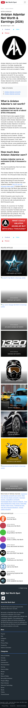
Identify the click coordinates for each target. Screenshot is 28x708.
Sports (2, 690)
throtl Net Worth (11, 519)
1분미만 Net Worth (12, 567)
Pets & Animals (5, 683)
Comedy (3, 658)
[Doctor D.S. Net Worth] (14, 451)
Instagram (3, 638)
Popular (3, 634)
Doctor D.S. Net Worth (14, 461)
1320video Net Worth (14, 354)
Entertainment (4, 662)
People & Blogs (5, 680)
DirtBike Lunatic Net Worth (14, 380)
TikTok (2, 640)
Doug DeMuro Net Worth (14, 533)
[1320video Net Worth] (14, 344)
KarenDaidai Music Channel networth (12, 502)
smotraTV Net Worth (14, 300)
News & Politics (5, 676)
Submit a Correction (6, 647)
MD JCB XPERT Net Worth (15, 553)
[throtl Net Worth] (3, 518)
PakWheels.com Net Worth (15, 560)
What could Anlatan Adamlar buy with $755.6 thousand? (14, 225)
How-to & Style (4, 669)
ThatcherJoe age (19, 505)
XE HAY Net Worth (14, 434)
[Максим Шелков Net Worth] (14, 478)
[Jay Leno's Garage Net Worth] (14, 317)
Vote (2, 636)
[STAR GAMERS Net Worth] (14, 263)
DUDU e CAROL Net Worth (15, 539)
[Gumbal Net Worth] (14, 397)
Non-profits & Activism (6, 678)
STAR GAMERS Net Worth (14, 273)
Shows (2, 687)
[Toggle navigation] (25, 2)
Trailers (3, 692)
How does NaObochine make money (14, 502)
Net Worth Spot (11, 2)
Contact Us (4, 645)
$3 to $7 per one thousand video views (11, 185)
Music (2, 674)
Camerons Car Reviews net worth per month (14, 495)
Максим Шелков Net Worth (14, 488)
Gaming (3, 667)
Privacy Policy (4, 643)
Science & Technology (6, 685)
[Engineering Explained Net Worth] (3, 573)
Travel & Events (5, 694)
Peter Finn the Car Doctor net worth (13, 497)
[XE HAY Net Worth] (14, 424)
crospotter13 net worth (12, 500)
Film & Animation (5, 664)
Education (3, 660)
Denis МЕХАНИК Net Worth (15, 546)
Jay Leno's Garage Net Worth (14, 327)
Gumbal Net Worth (14, 407)
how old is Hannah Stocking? (9, 507)
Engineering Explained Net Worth (15, 574)
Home (2, 8)
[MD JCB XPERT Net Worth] (3, 553)
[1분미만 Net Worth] (3, 566)
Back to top (23, 588)
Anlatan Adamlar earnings (12, 94)
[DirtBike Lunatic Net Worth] (14, 371)
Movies (3, 671)
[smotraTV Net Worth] (14, 290)
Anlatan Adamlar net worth (13, 92)
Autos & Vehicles (9, 8)
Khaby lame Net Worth (13, 526)
